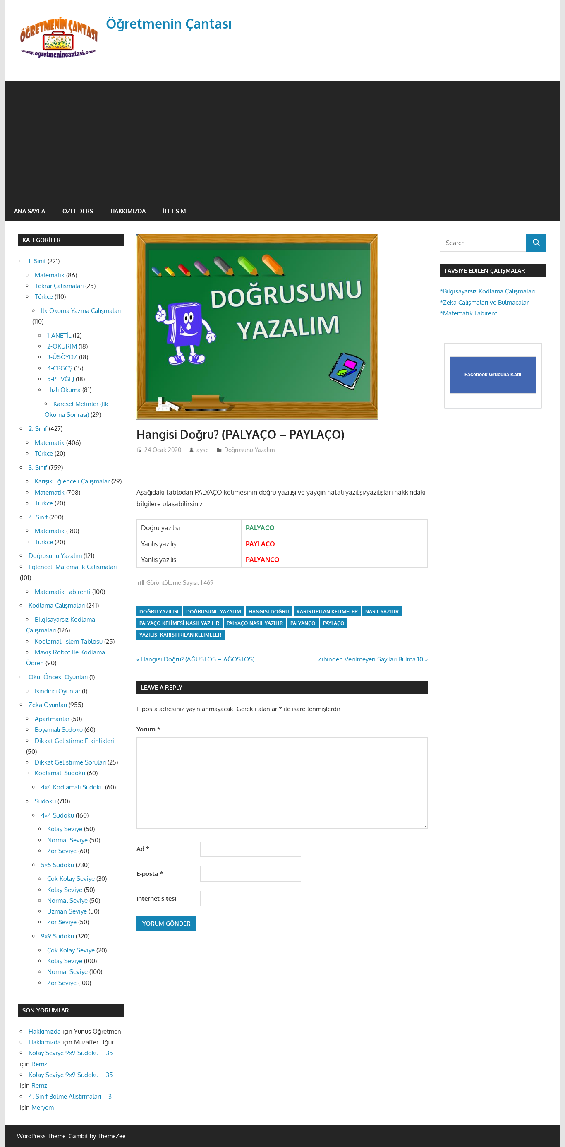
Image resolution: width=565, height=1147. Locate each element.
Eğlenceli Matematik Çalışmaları (73, 567)
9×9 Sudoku (57, 936)
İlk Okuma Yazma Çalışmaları (81, 311)
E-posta (149, 874)
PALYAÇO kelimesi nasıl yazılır (179, 623)
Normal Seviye (67, 840)
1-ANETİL (59, 335)
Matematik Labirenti (63, 592)
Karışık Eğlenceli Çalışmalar (72, 481)
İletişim (174, 210)
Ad (142, 849)
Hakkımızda (128, 210)
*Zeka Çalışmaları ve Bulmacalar (484, 302)
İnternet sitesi (156, 898)
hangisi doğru (269, 611)
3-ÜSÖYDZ (62, 357)
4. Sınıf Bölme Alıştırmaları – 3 (70, 1096)
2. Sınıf (38, 429)
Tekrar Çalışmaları (59, 286)
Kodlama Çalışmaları (57, 605)
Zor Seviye (62, 851)
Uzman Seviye (67, 911)
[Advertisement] (282, 139)
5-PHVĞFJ (60, 379)
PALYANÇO (303, 623)
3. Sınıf (38, 467)
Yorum (148, 729)
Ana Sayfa (29, 210)
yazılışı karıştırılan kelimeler (180, 635)
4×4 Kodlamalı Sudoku (72, 787)
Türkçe (44, 297)
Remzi (40, 1064)
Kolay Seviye (64, 829)
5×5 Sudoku (57, 865)
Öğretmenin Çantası (169, 23)
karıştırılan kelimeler (327, 611)
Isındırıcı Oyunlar (57, 691)
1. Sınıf (37, 261)
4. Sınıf (38, 517)
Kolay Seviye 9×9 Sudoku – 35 (71, 1053)
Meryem (42, 1107)
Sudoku (45, 801)
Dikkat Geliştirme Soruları (70, 762)
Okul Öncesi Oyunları (58, 677)
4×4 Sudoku (57, 815)
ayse (202, 449)
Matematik (50, 275)
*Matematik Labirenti (469, 313)
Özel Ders (77, 210)
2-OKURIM (62, 346)
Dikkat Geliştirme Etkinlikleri (74, 741)
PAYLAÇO (334, 623)
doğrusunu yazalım (213, 611)
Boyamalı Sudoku (59, 729)
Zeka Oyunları (48, 705)
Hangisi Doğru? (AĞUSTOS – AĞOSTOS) (197, 659)
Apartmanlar (52, 719)
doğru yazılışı (159, 611)
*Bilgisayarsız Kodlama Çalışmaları (487, 291)
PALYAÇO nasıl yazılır (255, 623)
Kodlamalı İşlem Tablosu (69, 641)
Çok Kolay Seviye (71, 878)
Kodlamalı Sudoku (60, 773)
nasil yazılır (382, 611)
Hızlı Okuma (64, 390)
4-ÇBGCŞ (59, 368)
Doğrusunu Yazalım (249, 449)
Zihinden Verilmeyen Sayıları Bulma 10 (370, 659)
